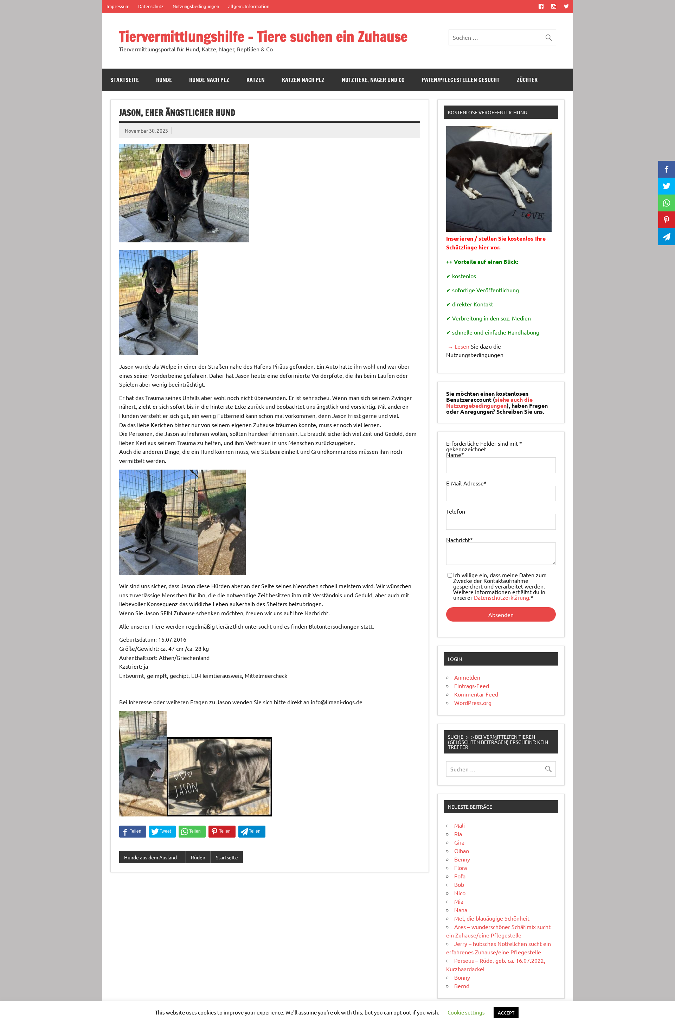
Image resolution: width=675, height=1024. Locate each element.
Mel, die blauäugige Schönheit (491, 918)
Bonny (462, 977)
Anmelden (467, 677)
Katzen (255, 80)
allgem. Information (248, 6)
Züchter (527, 80)
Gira (459, 842)
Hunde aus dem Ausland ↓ (152, 857)
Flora (460, 867)
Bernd (461, 985)
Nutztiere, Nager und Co (373, 80)
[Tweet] (162, 832)
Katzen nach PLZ (303, 80)
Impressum (118, 6)
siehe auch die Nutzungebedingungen (489, 402)
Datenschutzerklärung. (502, 597)
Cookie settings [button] (466, 1012)
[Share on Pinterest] (222, 832)
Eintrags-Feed (471, 685)
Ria (458, 833)
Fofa (459, 875)
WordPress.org (472, 702)
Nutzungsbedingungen (196, 6)
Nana (460, 909)
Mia (458, 901)
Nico (459, 892)
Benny (462, 859)
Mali (459, 825)
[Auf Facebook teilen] (132, 832)
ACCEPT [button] (506, 1013)
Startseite (124, 80)
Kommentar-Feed (476, 694)
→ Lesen (457, 346)
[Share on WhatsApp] (192, 832)
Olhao (461, 850)
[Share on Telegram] (251, 832)
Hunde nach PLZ (209, 80)
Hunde (164, 80)
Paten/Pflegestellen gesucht (461, 80)
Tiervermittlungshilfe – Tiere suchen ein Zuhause (263, 36)
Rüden (198, 857)
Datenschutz (150, 6)
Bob (459, 884)
